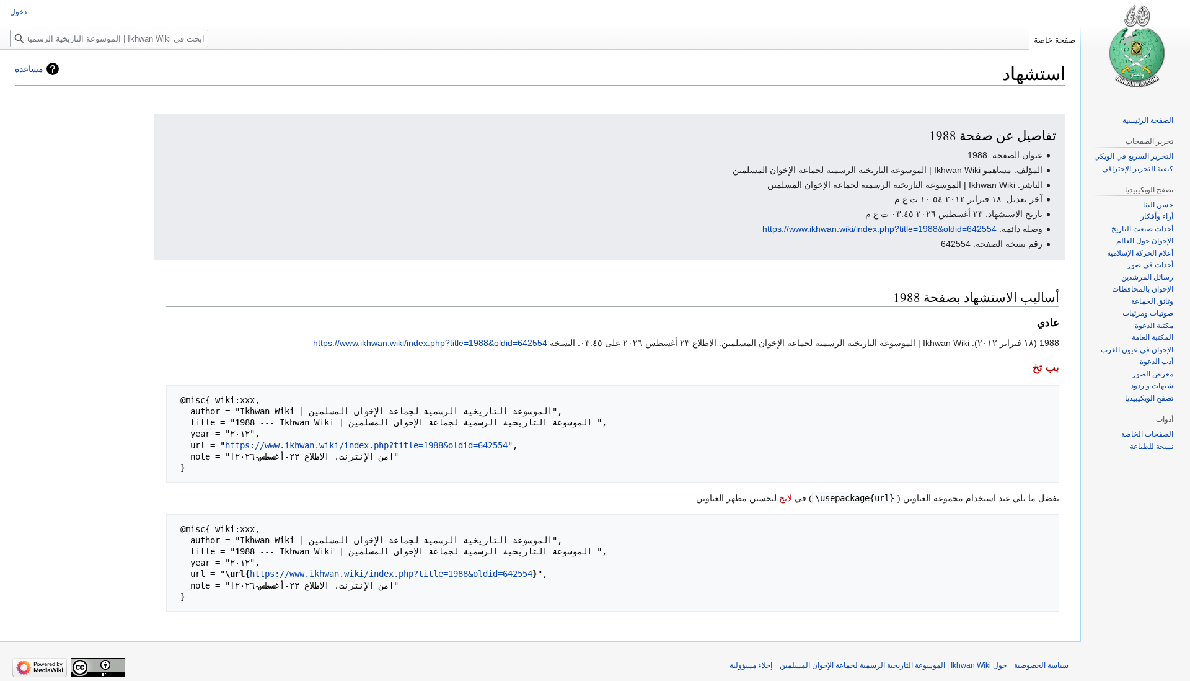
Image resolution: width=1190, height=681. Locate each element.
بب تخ (1046, 367)
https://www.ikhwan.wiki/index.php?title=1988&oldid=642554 (879, 229)
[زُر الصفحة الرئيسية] (1135, 49)
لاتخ (785, 498)
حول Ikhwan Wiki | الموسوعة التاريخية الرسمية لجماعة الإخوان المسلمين (893, 665)
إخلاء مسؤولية (750, 665)
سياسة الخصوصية (1041, 665)
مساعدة (29, 69)
